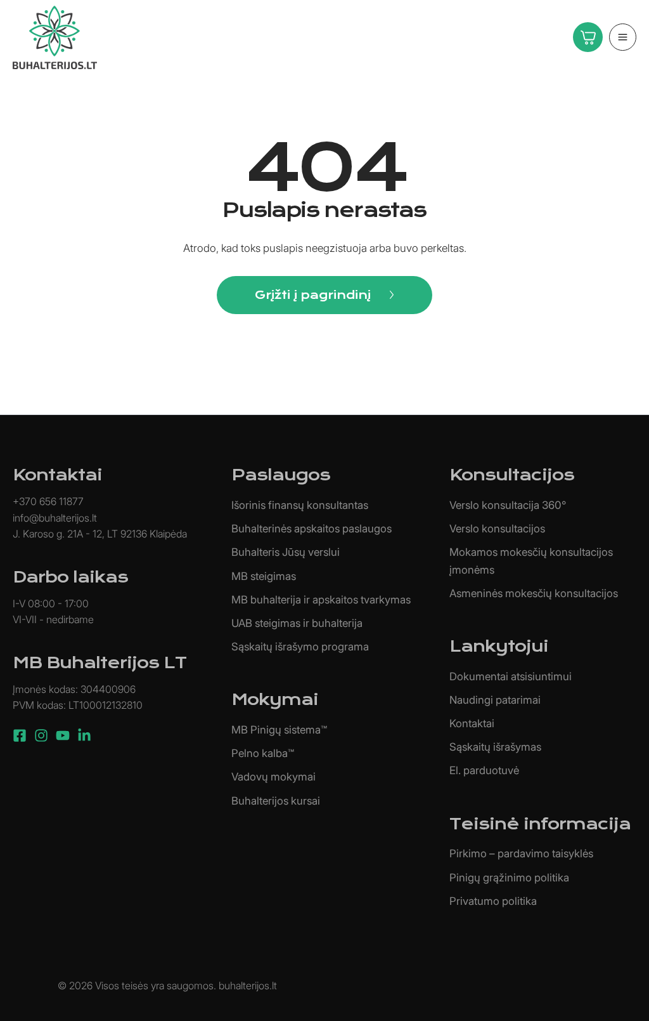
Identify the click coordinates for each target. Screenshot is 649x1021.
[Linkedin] (84, 735)
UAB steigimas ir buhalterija (297, 623)
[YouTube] (63, 735)
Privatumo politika (493, 901)
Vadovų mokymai (273, 776)
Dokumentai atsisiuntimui (510, 676)
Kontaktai (471, 723)
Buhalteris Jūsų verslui (285, 552)
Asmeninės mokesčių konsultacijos (533, 593)
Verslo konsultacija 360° (507, 505)
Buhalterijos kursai (275, 800)
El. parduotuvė (484, 770)
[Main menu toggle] (622, 37)
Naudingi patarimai (495, 700)
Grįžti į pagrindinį (313, 294)
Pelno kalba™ (262, 753)
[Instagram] (41, 735)
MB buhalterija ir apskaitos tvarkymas (321, 599)
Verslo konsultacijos (497, 528)
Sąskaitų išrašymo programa (300, 646)
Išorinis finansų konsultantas (299, 505)
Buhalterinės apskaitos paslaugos (311, 528)
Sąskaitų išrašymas (495, 747)
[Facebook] (20, 735)
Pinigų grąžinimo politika (509, 877)
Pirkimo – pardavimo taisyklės (521, 853)
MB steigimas (263, 576)
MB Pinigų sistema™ (279, 729)
